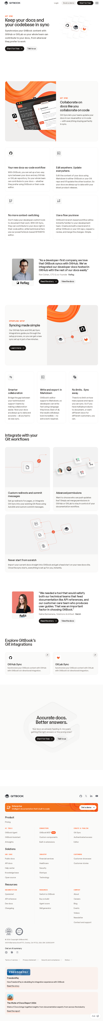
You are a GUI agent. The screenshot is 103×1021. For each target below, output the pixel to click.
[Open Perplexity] (17, 952)
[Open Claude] (12, 952)
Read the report (13, 1011)
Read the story (13, 986)
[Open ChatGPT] (6, 952)
